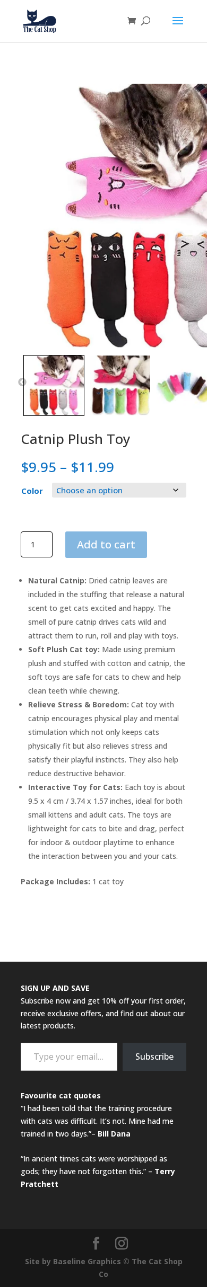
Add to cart (106, 544)
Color (32, 490)
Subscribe (154, 1056)
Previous (22, 382)
